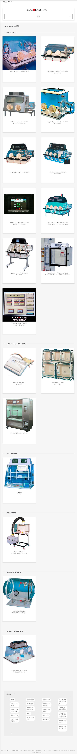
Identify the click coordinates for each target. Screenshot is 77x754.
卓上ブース (46, 715)
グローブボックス (30, 718)
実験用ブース (46, 699)
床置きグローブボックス (46, 704)
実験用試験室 (30, 699)
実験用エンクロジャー (46, 710)
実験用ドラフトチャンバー (14, 710)
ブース (28, 713)
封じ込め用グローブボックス (62, 701)
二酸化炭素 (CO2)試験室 (62, 708)
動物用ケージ (14, 715)
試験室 (12, 699)
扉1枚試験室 (30, 703)
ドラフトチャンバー (14, 704)
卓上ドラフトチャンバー (30, 708)
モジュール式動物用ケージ (14, 720)
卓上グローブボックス (62, 721)
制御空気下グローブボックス (62, 728)
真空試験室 (46, 719)
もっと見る (12, 733)
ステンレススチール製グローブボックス (62, 714)
